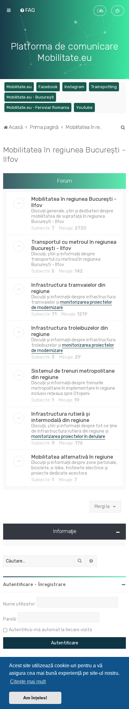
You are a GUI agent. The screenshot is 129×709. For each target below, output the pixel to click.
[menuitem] (27, 10)
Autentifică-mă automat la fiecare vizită (50, 629)
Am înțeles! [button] (35, 697)
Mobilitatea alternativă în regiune (72, 457)
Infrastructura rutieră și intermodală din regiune (60, 417)
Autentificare (18, 584)
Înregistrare (51, 584)
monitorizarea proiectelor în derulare (68, 436)
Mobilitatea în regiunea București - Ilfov (64, 154)
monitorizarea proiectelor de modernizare (71, 305)
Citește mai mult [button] (28, 681)
